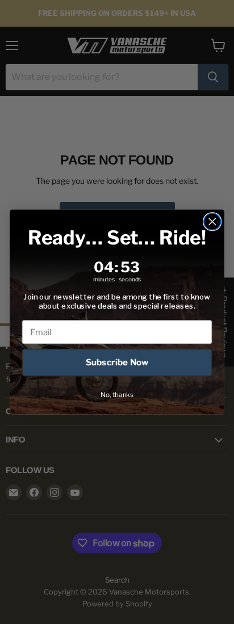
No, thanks (117, 394)
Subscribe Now (117, 362)
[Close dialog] (212, 221)
